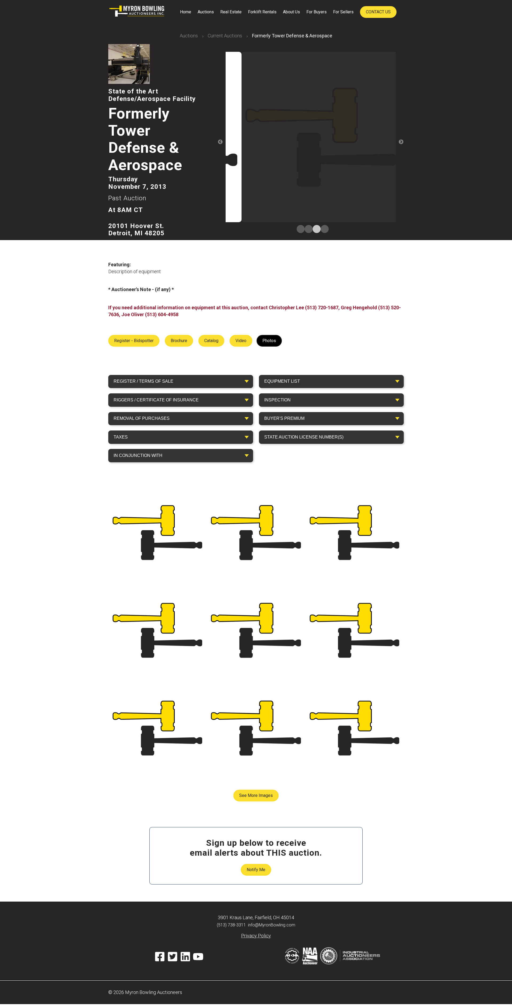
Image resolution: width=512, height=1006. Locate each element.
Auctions (189, 35)
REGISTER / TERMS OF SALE (143, 381)
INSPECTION (277, 400)
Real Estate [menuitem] (231, 11)
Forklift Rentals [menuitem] (262, 11)
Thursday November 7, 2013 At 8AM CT (137, 194)
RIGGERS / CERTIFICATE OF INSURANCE (156, 400)
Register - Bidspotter (134, 340)
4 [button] (322, 229)
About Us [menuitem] (291, 11)
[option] (311, 138)
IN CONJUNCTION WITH (138, 455)
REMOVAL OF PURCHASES (142, 418)
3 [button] (314, 229)
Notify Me (256, 869)
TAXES (121, 437)
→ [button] (401, 142)
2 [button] (306, 229)
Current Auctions (225, 35)
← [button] (220, 142)
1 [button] (298, 229)
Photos (269, 340)
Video (240, 340)
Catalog (211, 340)
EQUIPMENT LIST (282, 381)
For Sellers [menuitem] (343, 11)
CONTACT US (378, 11)
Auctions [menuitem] (206, 11)
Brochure (179, 340)
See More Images (256, 795)
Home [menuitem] (185, 11)
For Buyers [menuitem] (316, 11)
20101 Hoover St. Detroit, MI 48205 (136, 229)
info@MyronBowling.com (271, 924)
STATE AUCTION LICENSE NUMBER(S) (303, 437)
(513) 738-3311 (231, 924)
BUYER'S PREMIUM (284, 418)
